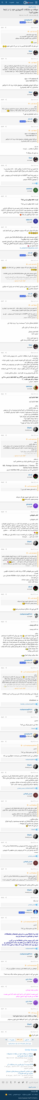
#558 (2, 668)
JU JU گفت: (33, 32)
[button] (36, 2)
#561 (2, 773)
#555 (2, 549)
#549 (2, 301)
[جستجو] (2, 2)
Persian (33, 1091)
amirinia (29, 189)
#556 (2, 594)
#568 (2, 987)
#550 (2, 353)
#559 (2, 717)
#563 (2, 843)
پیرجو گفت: (33, 1013)
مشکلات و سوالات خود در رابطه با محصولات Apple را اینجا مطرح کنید (20, 1055)
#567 (2, 962)
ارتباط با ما (35, 1094)
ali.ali (30, 475)
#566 (2, 918)
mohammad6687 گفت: (30, 672)
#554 (2, 512)
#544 (2, 127)
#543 (2, 100)
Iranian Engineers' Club (28, 1098)
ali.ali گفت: (33, 104)
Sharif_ (29, 428)
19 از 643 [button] (19, 1040)
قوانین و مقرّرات (26, 1094)
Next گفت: (34, 63)
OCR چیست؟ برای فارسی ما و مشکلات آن (20, 1064)
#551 (2, 394)
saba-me (29, 220)
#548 (2, 260)
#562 (2, 801)
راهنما (10, 1094)
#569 (2, 1009)
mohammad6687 (26, 614)
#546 (2, 196)
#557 (2, 622)
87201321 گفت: (32, 264)
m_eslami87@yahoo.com (29, 248)
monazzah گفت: (32, 486)
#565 (2, 898)
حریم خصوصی (17, 1094)
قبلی (26, 1040)
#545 (2, 166)
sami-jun (29, 386)
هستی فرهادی (28, 794)
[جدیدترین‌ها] (6, 2)
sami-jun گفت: (32, 439)
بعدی (12, 1040)
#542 (2, 59)
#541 (2, 28)
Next (30, 51)
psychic (29, 910)
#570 (2, 1032)
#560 (2, 742)
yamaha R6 (28, 20)
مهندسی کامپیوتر (28, 1062)
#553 (2, 482)
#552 (2, 435)
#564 (2, 869)
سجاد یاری (29, 979)
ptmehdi (29, 504)
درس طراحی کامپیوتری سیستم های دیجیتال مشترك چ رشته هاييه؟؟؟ (19, 1072)
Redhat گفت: (33, 805)
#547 (2, 227)
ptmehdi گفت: (32, 553)
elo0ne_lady (32, 15)
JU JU (30, 119)
